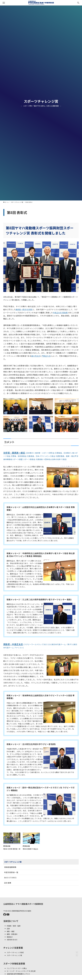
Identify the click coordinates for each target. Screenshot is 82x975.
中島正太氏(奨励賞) (60, 312)
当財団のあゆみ (12, 939)
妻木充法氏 (35, 356)
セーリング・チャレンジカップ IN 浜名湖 (21, 971)
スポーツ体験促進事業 (14, 963)
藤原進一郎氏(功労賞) (24, 309)
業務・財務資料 (12, 934)
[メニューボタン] (4, 3)
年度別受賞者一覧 (11, 872)
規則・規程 (10, 931)
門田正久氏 (46, 356)
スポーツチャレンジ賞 (41, 101)
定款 (8, 928)
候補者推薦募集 (10, 867)
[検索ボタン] (78, 3)
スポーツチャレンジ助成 (15, 952)
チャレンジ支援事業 (13, 947)
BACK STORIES (10, 877)
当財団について (10, 921)
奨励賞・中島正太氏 (13, 644)
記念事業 (7, 882)
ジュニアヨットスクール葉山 (17, 968)
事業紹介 (10, 937)
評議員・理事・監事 (14, 926)
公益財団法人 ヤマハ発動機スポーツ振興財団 (23, 904)
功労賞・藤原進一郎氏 (14, 452)
